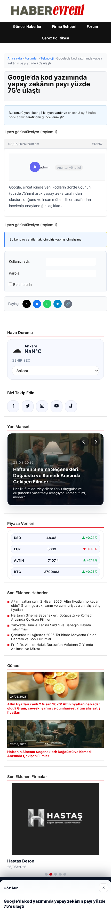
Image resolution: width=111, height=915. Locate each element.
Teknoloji (47, 58)
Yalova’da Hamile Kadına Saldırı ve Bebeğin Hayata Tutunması (51, 627)
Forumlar (31, 58)
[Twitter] (26, 304)
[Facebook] (37, 304)
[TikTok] (71, 406)
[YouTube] (56, 406)
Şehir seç (21, 360)
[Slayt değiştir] (46, 874)
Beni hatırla (22, 284)
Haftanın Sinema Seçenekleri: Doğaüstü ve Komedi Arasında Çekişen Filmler (51, 617)
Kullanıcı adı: (19, 261)
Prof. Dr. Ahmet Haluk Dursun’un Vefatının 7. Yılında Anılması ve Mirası (52, 647)
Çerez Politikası (55, 38)
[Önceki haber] (84, 441)
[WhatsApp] (47, 304)
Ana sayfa (14, 58)
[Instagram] (42, 406)
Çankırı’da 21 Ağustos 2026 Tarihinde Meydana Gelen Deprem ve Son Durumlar (54, 637)
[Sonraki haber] (95, 441)
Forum (92, 26)
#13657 (97, 144)
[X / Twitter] (28, 406)
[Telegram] (57, 304)
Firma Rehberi (64, 26)
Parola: (14, 273)
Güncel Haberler (27, 26)
